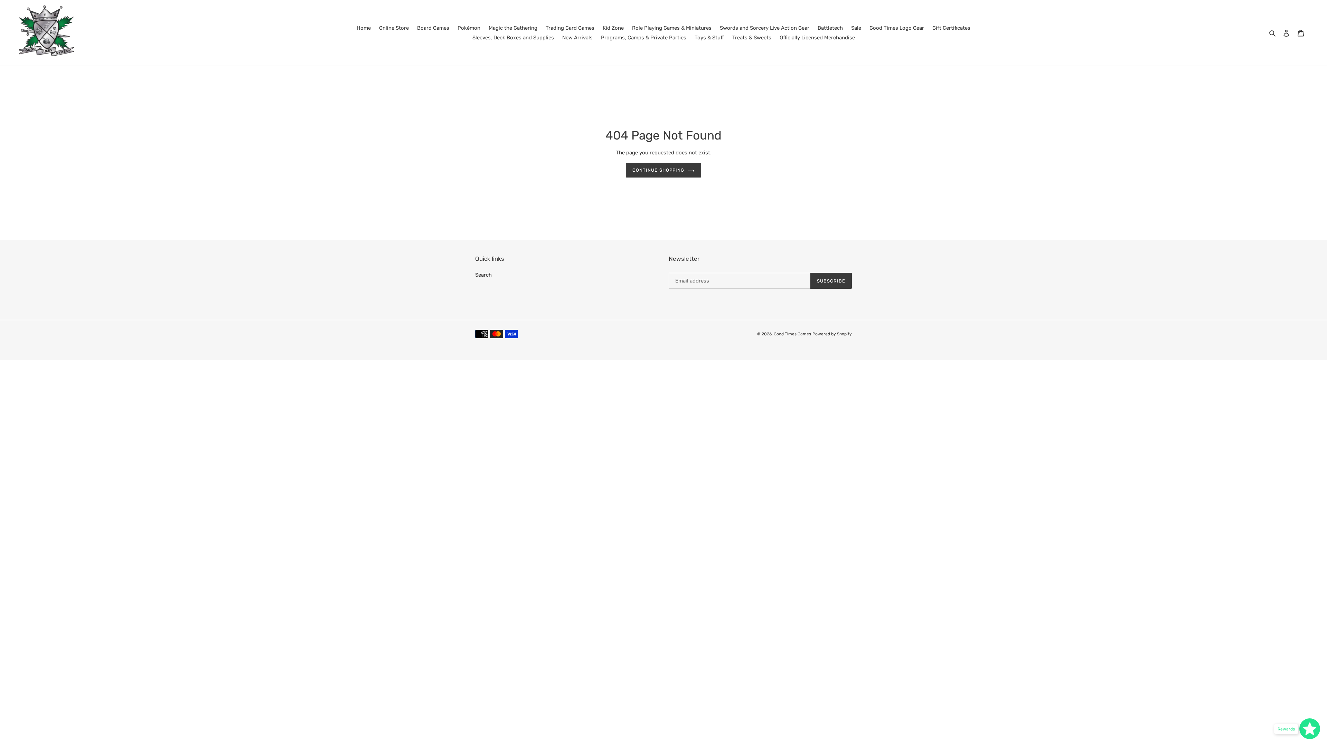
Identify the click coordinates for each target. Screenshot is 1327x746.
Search (483, 275)
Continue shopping (658, 170)
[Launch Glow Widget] (1309, 728)
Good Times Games (792, 334)
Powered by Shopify (832, 334)
